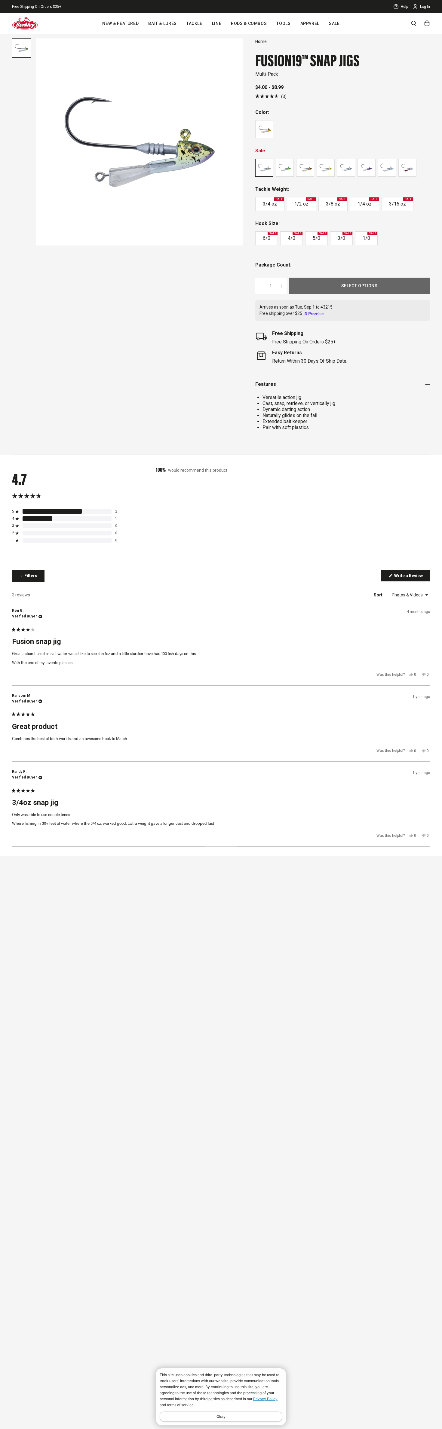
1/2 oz (304, 202)
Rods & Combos (249, 23)
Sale (334, 23)
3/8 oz (336, 202)
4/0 (294, 236)
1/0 (369, 236)
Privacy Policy (265, 1399)
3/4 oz (273, 202)
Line (217, 23)
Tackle (194, 23)
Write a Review (411, 577)
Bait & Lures (162, 23)
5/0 (319, 236)
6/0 (269, 236)
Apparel (309, 23)
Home (261, 41)
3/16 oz (400, 202)
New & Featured (120, 23)
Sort (378, 595)
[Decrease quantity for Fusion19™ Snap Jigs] (261, 286)
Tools (283, 23)
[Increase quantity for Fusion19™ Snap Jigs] (281, 286)
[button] (271, 96)
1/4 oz (367, 202)
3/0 (344, 236)
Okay (221, 1416)
